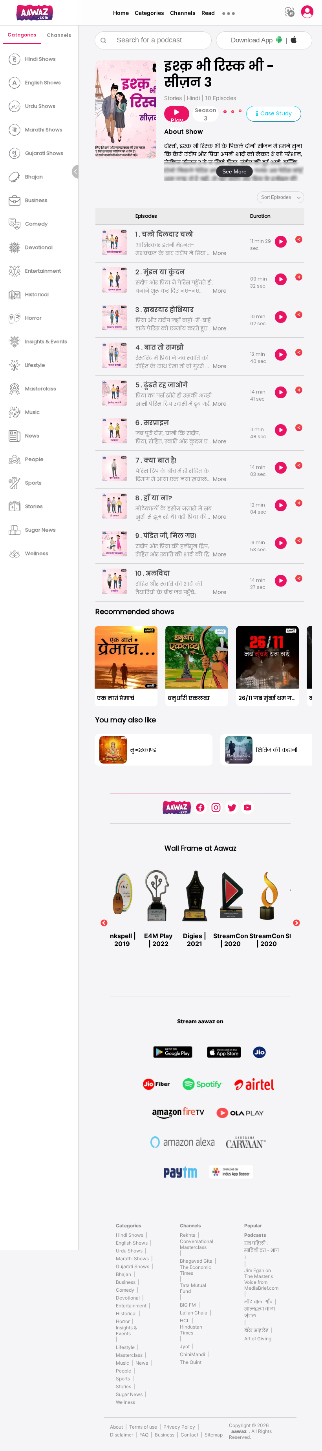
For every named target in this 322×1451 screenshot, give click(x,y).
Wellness (125, 1402)
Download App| (259, 40)
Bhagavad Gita (196, 1261)
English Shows (132, 1243)
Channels (183, 12)
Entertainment (131, 1306)
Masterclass (129, 1355)
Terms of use (143, 1427)
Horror (123, 1321)
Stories (123, 1386)
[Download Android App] (279, 40)
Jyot (185, 1346)
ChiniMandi (192, 1354)
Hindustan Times (191, 1330)
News (141, 1363)
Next (296, 923)
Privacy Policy (179, 1427)
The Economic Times (195, 1270)
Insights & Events (126, 1330)
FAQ (143, 1435)
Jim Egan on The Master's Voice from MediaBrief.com (261, 1279)
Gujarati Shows (132, 1266)
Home (121, 12)
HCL (185, 1320)
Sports (123, 1379)
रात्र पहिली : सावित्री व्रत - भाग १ (261, 1250)
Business (125, 1282)
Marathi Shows (132, 1258)
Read (208, 12)
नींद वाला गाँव (258, 1302)
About (116, 1427)
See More (234, 171)
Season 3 (205, 114)
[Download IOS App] (293, 40)
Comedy (125, 1290)
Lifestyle (125, 1347)
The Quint (190, 1362)
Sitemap (214, 1435)
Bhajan (123, 1274)
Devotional (128, 1298)
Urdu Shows (129, 1251)
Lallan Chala (193, 1313)
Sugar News (129, 1394)
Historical (126, 1313)
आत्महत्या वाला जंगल (259, 1312)
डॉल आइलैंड (256, 1330)
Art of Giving (257, 1339)
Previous (104, 923)
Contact (189, 1435)
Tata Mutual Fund (193, 1288)
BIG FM (188, 1305)
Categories (149, 12)
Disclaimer (121, 1435)
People (123, 1371)
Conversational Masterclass (196, 1244)
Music (122, 1363)
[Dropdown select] (280, 197)
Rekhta (188, 1235)
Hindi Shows (129, 1235)
